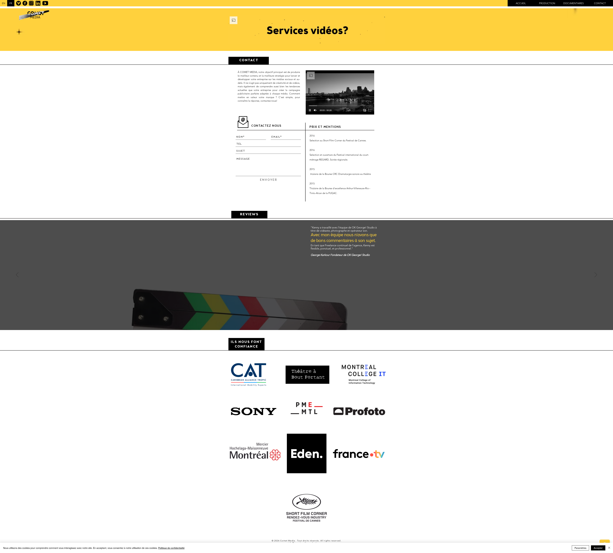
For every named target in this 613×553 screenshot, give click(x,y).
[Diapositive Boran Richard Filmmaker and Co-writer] (309, 323)
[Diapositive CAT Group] (306, 323)
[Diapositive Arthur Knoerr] (300, 323)
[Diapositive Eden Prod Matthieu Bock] (312, 323)
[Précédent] (17, 275)
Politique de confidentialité (171, 547)
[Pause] (310, 110)
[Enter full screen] (370, 110)
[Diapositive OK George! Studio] (303, 323)
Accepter (598, 547)
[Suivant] (595, 275)
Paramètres (580, 547)
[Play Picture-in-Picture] (364, 110)
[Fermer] (609, 547)
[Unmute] (315, 110)
